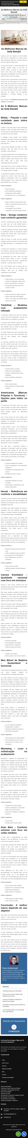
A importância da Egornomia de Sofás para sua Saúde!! (14, 1005)
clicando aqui (15, 4)
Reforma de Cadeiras (6, 1091)
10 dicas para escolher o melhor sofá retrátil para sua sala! (12, 995)
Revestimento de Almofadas (8, 1098)
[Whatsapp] (18, 1134)
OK (23, 1)
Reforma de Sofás (5, 1093)
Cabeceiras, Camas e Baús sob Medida (10, 1088)
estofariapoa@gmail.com (10, 1114)
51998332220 (14, 1031)
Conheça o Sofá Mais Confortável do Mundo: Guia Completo (12, 1000)
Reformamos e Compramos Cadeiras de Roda (12, 1095)
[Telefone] (24, 1134)
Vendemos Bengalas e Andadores (9, 1100)
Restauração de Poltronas (7, 1097)
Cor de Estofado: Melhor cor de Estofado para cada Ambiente (13, 1010)
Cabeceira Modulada (6, 1086)
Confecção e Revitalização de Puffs (10, 1090)
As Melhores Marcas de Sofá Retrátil (12, 991)
